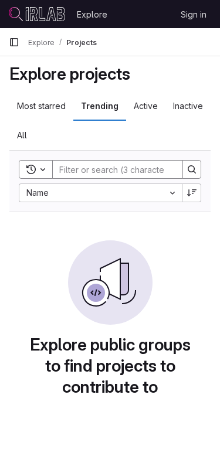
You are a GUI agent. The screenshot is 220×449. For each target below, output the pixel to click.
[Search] (191, 169)
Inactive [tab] (188, 106)
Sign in (194, 14)
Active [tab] (146, 106)
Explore (92, 14)
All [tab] (22, 135)
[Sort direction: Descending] (191, 192)
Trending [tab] (100, 106)
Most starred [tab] (41, 106)
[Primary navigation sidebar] (14, 42)
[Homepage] (36, 14)
